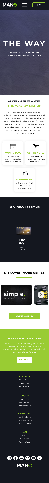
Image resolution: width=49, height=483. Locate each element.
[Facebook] (15, 458)
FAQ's (24, 435)
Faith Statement (24, 406)
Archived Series (25, 423)
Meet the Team (25, 402)
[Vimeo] (27, 458)
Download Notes (25, 420)
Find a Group (24, 380)
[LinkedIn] (21, 458)
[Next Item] (41, 294)
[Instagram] (9, 458)
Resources (24, 439)
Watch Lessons (24, 386)
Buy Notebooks (25, 417)
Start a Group (24, 383)
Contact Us (24, 399)
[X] (39, 458)
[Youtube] (33, 458)
